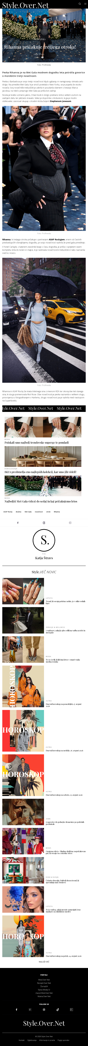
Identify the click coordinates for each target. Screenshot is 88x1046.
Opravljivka (39, 39)
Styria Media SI (44, 989)
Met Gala (28, 512)
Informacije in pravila (47, 1040)
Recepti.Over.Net (44, 983)
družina (18, 512)
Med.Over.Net (44, 979)
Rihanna (57, 512)
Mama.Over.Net (44, 996)
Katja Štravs (39, 54)
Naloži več (44, 962)
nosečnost (39, 512)
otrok (48, 512)
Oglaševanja (31, 1040)
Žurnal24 (44, 986)
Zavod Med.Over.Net (44, 993)
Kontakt (22, 1040)
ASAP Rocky (7, 512)
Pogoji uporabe (63, 1040)
